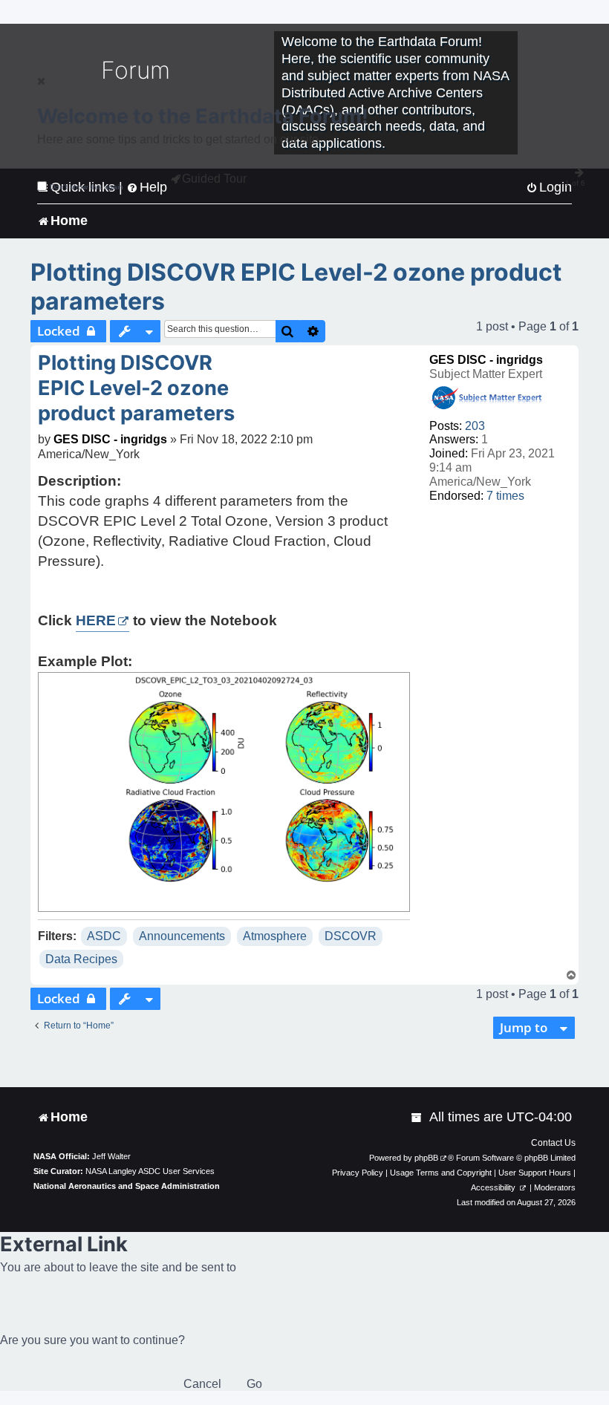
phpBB (426, 1157)
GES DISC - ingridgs (486, 359)
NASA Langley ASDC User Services (150, 1171)
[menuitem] (417, 1117)
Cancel (202, 1384)
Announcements (182, 936)
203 (475, 426)
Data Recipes (81, 959)
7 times (505, 495)
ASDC (104, 936)
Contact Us (553, 1143)
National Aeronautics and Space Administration (126, 1185)
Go (254, 1384)
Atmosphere (275, 936)
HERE (96, 620)
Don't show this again (86, 187)
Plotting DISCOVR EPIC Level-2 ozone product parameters (295, 287)
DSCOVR (351, 936)
